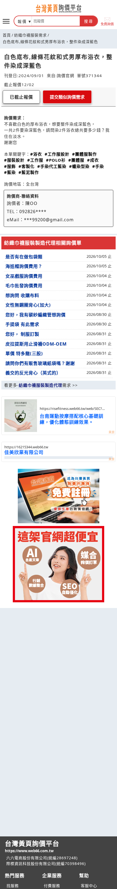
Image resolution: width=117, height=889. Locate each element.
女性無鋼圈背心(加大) (28, 305)
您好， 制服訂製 (22, 334)
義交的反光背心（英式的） (33, 373)
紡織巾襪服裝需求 (30, 35)
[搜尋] (56, 21)
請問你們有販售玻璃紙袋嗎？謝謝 (40, 363)
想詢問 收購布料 (22, 295)
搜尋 (88, 21)
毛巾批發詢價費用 (23, 286)
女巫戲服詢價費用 (23, 276)
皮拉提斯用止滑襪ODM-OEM (36, 344)
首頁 (7, 35)
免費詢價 (107, 24)
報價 (22, 21)
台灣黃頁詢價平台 (32, 846)
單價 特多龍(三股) (24, 353)
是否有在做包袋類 (23, 257)
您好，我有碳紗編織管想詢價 (35, 315)
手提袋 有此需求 (22, 324)
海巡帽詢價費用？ (23, 266)
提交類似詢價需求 (67, 97)
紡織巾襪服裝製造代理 (40, 385)
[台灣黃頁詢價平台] (58, 8)
